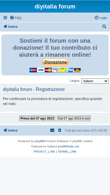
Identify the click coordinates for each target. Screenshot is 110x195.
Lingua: (75, 80)
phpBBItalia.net (68, 146)
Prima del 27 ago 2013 (37, 118)
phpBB (39, 141)
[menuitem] (15, 17)
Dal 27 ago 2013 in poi (73, 118)
